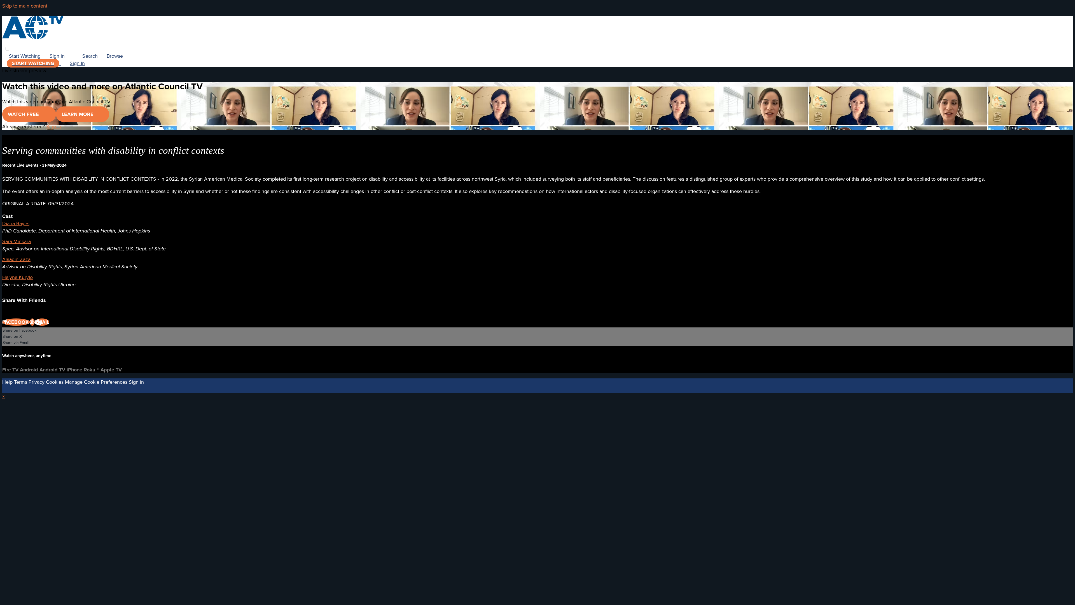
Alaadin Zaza (16, 259)
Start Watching (25, 56)
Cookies (55, 382)
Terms (21, 382)
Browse (115, 56)
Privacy (37, 382)
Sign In (77, 63)
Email (42, 322)
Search (89, 56)
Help (8, 382)
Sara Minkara (16, 241)
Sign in (57, 56)
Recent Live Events (20, 165)
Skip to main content (24, 6)
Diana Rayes (15, 223)
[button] (7, 48)
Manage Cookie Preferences (97, 382)
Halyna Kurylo (17, 277)
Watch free (24, 114)
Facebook (16, 322)
